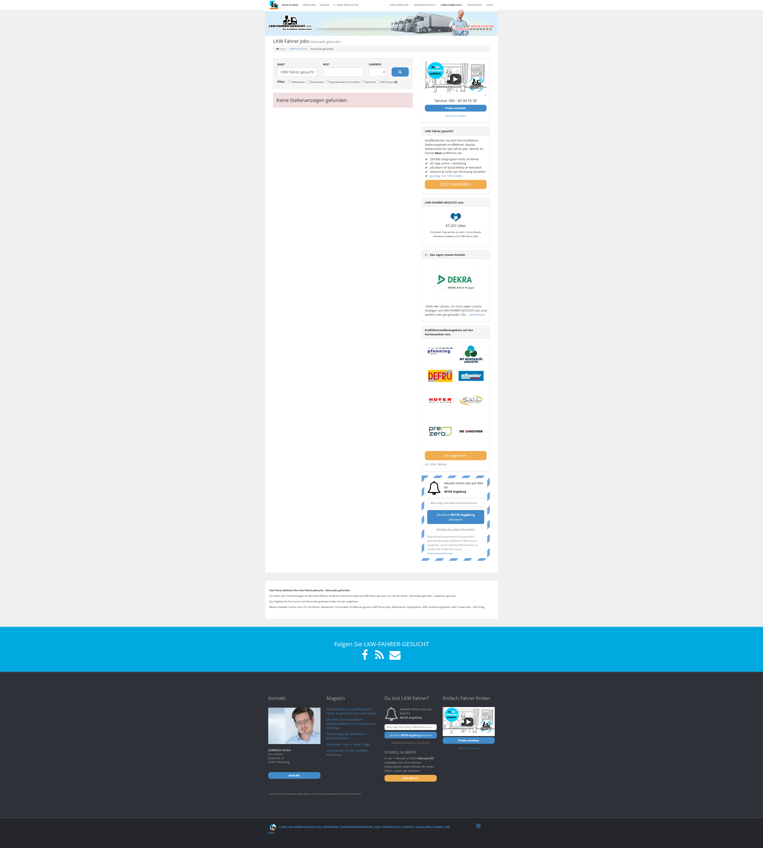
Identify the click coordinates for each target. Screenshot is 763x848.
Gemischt (370, 81)
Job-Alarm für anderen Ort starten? (456, 529)
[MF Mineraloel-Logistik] (471, 354)
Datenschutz (391, 827)
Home (282, 48)
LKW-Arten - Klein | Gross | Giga (348, 744)
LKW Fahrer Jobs (299, 48)
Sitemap (438, 827)
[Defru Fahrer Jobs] (440, 376)
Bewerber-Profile (425, 4)
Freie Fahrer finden (455, 115)
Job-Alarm (423, 827)
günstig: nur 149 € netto (446, 176)
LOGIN (489, 4)
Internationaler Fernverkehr (344, 81)
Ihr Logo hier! (455, 455)
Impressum (330, 827)
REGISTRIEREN (475, 4)
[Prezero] (440, 431)
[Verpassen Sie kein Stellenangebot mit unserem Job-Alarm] (394, 655)
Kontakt (408, 827)
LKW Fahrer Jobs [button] (399, 4)
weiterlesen (477, 314)
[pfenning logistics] (440, 350)
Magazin (324, 4)
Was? (281, 64)
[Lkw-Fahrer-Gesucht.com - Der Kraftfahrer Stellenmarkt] (290, 23)
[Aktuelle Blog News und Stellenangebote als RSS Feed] (379, 655)
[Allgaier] (471, 376)
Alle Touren (387, 81)
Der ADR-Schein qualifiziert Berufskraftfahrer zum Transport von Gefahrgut (351, 724)
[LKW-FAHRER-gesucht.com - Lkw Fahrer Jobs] (274, 5)
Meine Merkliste (347, 4)
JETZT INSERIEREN (456, 184)
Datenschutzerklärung (439, 553)
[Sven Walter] (471, 400)
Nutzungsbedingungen (356, 827)
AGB (377, 827)
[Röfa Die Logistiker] (471, 431)
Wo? (326, 64)
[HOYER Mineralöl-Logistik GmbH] (440, 400)
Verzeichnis (309, 4)
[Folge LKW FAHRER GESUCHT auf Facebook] (365, 655)
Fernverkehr (317, 81)
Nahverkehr (298, 81)
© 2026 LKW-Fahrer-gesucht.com (299, 827)
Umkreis (375, 64)
